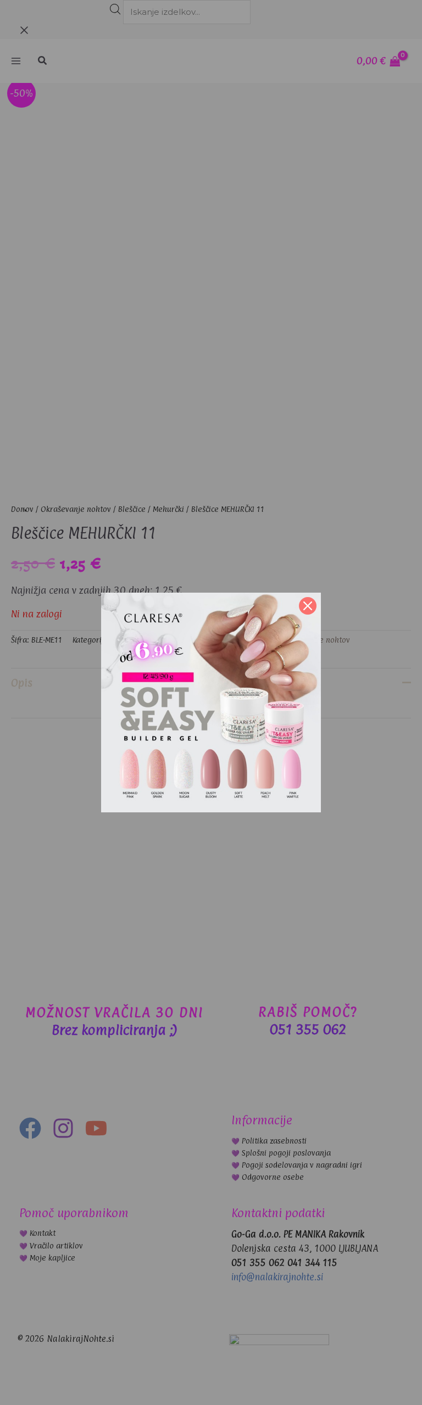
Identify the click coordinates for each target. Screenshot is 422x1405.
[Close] (308, 606)
